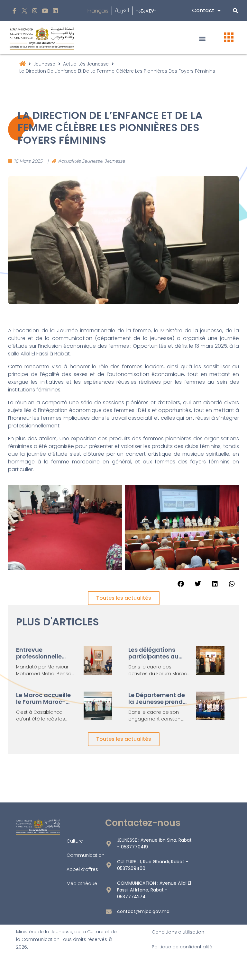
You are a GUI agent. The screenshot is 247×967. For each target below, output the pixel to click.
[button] (202, 38)
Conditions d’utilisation (178, 932)
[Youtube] (45, 10)
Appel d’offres (82, 869)
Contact (203, 10)
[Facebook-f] (14, 10)
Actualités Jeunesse (86, 64)
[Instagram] (35, 10)
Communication (86, 855)
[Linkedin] (55, 10)
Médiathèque (82, 883)
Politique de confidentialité (182, 947)
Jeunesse (44, 64)
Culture (75, 841)
